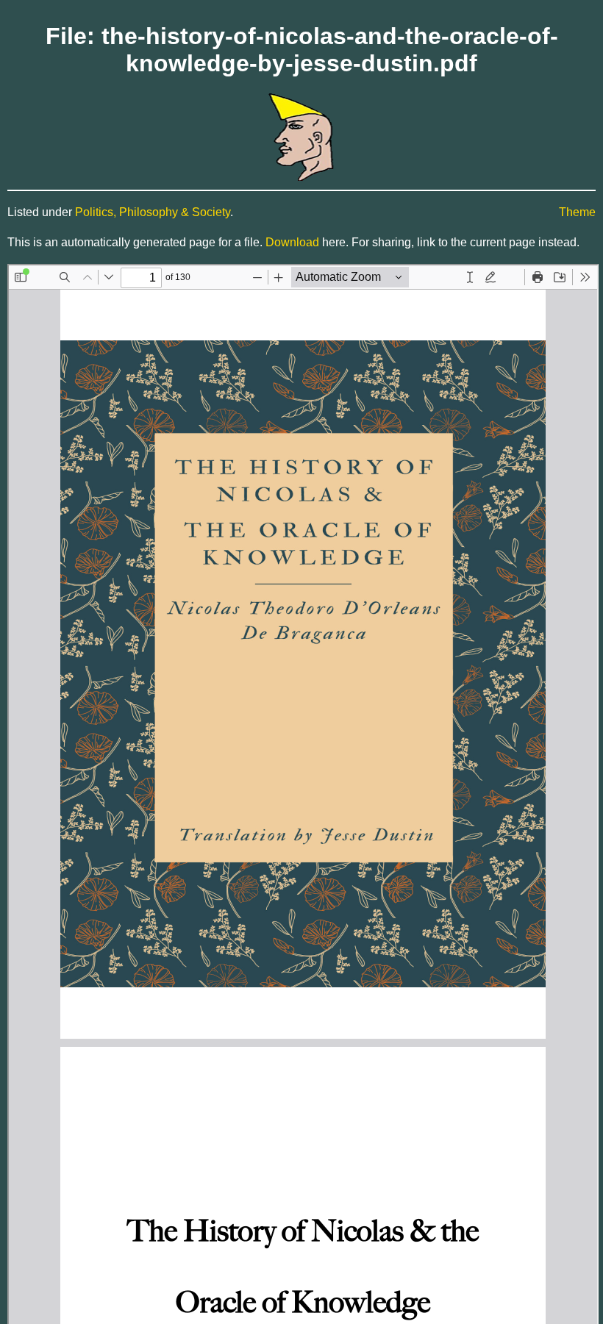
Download (292, 242)
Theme (577, 212)
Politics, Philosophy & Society (152, 212)
